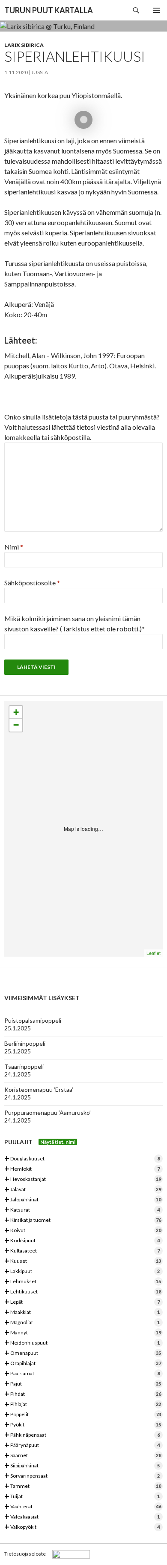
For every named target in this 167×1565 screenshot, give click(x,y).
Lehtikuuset (82, 1291)
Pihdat (82, 1394)
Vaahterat (82, 1506)
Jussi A (39, 72)
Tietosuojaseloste (25, 1554)
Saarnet (82, 1455)
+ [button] (16, 712)
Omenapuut (82, 1353)
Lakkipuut (82, 1271)
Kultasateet (82, 1251)
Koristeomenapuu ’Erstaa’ (38, 1089)
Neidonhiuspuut (82, 1343)
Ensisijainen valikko (156, 10)
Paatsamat (82, 1373)
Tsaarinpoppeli (24, 1066)
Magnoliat (82, 1322)
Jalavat (82, 1189)
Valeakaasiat (82, 1517)
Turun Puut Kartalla (48, 10)
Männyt (82, 1332)
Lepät (82, 1302)
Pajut (82, 1384)
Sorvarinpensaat (82, 1476)
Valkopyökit (82, 1527)
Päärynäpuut (82, 1445)
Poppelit (82, 1414)
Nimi (13, 547)
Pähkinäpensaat (82, 1435)
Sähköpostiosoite (32, 583)
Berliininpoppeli (24, 1043)
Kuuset (82, 1261)
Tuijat (82, 1496)
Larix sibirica (24, 45)
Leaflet (153, 952)
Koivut (82, 1230)
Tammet (82, 1486)
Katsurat (82, 1210)
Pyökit (82, 1424)
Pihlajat (82, 1404)
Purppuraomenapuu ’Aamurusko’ (47, 1112)
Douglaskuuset (82, 1158)
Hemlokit (82, 1169)
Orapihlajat (82, 1363)
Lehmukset (82, 1281)
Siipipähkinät (82, 1465)
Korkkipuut (82, 1240)
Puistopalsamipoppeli (32, 1020)
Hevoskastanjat (82, 1179)
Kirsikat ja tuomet (82, 1220)
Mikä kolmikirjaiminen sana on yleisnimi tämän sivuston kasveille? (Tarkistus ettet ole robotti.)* (74, 623)
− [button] (16, 725)
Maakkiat (82, 1312)
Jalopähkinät (82, 1199)
